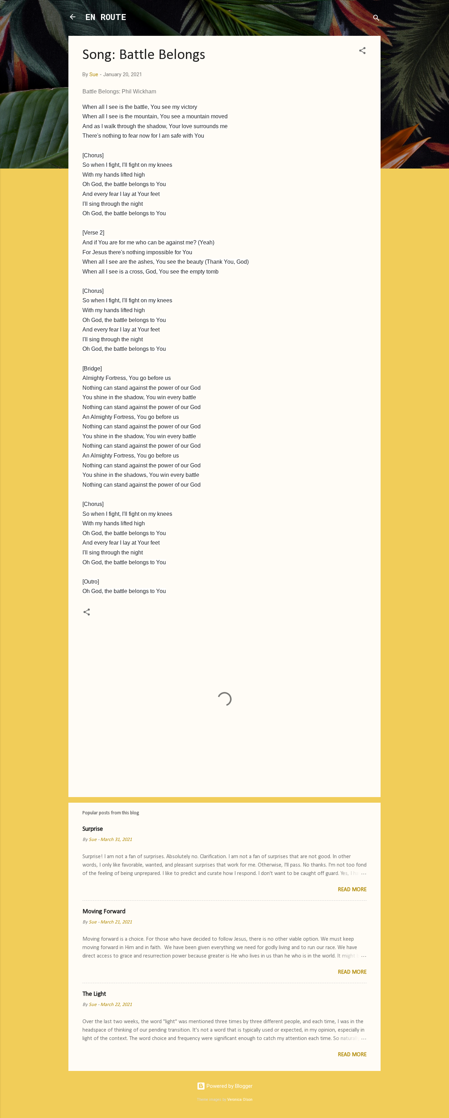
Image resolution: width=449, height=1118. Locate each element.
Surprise (92, 829)
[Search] (376, 19)
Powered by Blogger (229, 1086)
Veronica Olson (240, 1099)
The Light (94, 994)
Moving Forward (104, 911)
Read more (352, 890)
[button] (362, 51)
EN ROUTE (105, 16)
